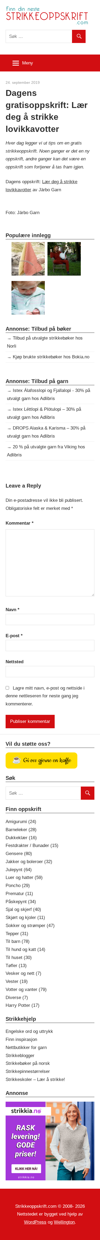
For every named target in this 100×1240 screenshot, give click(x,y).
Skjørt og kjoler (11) (25, 917)
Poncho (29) (18, 885)
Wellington (64, 1222)
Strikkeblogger (20, 1055)
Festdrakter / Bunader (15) (32, 845)
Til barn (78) (18, 941)
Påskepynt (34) (21, 901)
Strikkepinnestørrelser (28, 1071)
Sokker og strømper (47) (30, 925)
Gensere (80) (19, 853)
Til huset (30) (19, 957)
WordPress (35, 1222)
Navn (12, 609)
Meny (27, 63)
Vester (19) (17, 981)
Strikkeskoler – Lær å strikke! (35, 1079)
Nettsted (14, 661)
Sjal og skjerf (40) (23, 909)
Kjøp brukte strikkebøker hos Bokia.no (51, 356)
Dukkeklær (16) (21, 837)
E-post (14, 635)
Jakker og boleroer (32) (29, 861)
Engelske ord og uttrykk (29, 1031)
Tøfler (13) (16, 965)
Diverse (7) (17, 997)
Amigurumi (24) (21, 821)
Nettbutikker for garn (26, 1047)
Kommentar (20, 523)
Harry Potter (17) (22, 1005)
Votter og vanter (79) (26, 989)
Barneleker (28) (21, 829)
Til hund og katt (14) (25, 949)
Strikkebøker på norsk (28, 1063)
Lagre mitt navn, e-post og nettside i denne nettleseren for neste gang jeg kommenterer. (45, 696)
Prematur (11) (19, 893)
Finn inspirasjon (21, 1039)
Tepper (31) (17, 933)
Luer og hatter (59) (24, 877)
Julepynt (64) (19, 869)
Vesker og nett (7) (23, 973)
